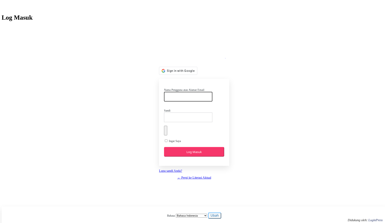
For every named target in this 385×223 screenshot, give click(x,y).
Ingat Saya (175, 141)
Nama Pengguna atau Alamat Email (184, 89)
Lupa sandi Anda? (170, 170)
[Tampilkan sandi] (165, 130)
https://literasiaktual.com (194, 56)
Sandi (167, 110)
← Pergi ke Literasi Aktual (194, 177)
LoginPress (375, 220)
